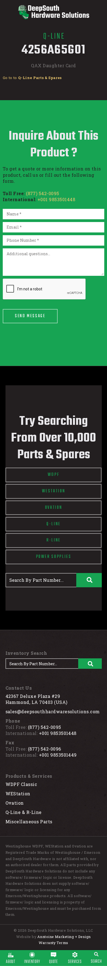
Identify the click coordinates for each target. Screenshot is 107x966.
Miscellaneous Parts (28, 821)
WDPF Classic (21, 784)
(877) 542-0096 (44, 749)
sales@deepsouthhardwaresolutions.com (52, 711)
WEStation (17, 793)
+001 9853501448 (56, 199)
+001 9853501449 (58, 755)
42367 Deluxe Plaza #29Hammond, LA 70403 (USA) (36, 699)
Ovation (14, 803)
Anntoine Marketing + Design (64, 936)
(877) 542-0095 (42, 193)
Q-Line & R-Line (23, 812)
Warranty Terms (53, 942)
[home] (53, 12)
